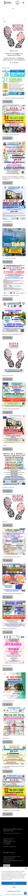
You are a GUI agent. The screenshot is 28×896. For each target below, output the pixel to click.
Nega (14, 887)
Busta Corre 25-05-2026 (7, 375)
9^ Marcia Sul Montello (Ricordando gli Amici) (12, 593)
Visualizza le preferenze (14, 891)
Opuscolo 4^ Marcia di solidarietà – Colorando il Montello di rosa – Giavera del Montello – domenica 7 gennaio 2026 (13, 178)
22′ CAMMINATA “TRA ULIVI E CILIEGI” (11, 810)
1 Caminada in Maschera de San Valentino (11, 556)
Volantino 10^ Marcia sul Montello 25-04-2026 (12, 334)
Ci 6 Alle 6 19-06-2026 (7, 221)
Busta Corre (5, 521)
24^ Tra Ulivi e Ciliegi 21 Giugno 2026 (10, 134)
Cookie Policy (8, 894)
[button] (26, 868)
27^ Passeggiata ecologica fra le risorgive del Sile (13, 98)
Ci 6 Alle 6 (4, 445)
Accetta (14, 883)
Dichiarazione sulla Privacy (16, 894)
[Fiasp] (8, 4)
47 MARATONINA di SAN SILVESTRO (10, 409)
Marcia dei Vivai (5, 738)
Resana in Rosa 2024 (6, 665)
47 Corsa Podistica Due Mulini (9, 258)
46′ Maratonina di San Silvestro (9, 628)
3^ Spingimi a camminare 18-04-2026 (10, 295)
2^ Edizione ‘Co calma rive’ (8, 487)
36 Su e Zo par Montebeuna (8, 701)
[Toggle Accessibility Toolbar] (25, 893)
